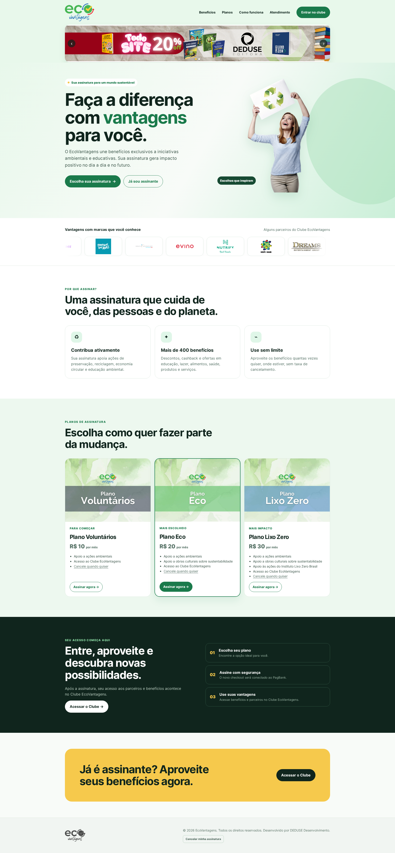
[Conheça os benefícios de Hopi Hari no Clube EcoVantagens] (235, 246)
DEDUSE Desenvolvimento (309, 830)
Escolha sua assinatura (93, 181)
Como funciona (251, 12)
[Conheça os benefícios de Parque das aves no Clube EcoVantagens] (72, 246)
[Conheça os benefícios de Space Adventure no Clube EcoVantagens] (113, 246)
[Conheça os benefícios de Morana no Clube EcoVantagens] (316, 246)
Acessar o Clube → (87, 706)
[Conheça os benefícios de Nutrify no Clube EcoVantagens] (194, 246)
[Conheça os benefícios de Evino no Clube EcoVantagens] (153, 246)
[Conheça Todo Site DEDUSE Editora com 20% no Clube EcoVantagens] (197, 43)
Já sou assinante (143, 181)
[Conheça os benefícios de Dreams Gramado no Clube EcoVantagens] (275, 246)
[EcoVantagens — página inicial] (82, 835)
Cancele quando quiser (91, 566)
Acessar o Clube (296, 775)
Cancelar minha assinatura (203, 839)
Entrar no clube (313, 12)
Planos (227, 12)
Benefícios (207, 12)
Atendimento (280, 12)
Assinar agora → (86, 587)
